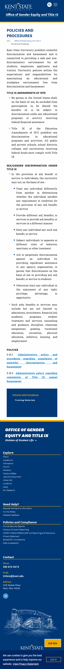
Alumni (6, 466)
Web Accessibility (11, 543)
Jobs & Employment (12, 476)
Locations (7, 483)
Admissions (8, 463)
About (6, 456)
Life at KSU (7, 480)
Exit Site (52, 643)
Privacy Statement (11, 536)
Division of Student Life (19, 440)
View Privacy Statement (26, 664)
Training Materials (25, 400)
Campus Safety (9, 473)
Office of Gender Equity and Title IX (32, 14)
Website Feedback (11, 515)
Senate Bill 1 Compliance (14, 539)
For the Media (9, 511)
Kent (8, 40)
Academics (8, 460)
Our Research (9, 490)
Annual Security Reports (14, 526)
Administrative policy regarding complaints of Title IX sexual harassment (32, 377)
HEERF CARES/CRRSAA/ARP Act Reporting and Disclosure (29, 532)
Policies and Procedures (26, 394)
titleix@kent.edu (13, 576)
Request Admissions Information (17, 508)
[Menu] (55, 5)
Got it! (53, 659)
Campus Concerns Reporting (16, 529)
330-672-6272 (11, 566)
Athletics (7, 470)
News (5, 486)
